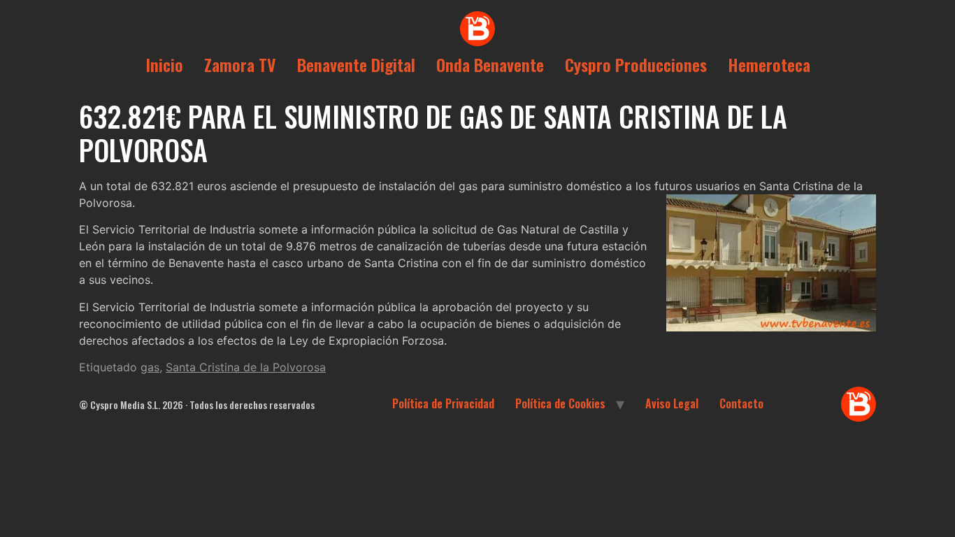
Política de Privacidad (443, 403)
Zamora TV (240, 64)
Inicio (164, 64)
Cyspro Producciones (636, 64)
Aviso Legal (671, 403)
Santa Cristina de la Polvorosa (246, 367)
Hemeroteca (769, 64)
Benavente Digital (356, 64)
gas (150, 367)
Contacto (741, 403)
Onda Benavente (490, 64)
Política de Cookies (560, 403)
